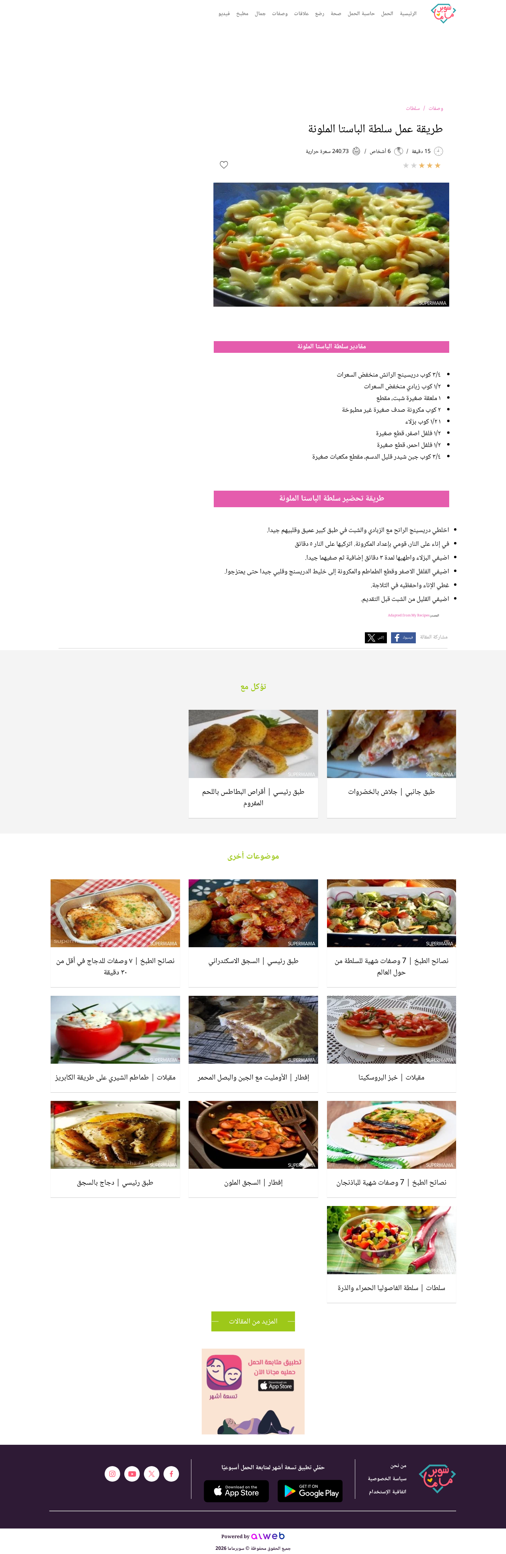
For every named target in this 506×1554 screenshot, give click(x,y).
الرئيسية (408, 14)
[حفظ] (224, 165)
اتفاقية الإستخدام (388, 1492)
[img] (253, 1351)
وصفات (280, 14)
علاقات (301, 14)
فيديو (224, 14)
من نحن (398, 1466)
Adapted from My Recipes (409, 615)
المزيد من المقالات (253, 1321)
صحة (335, 14)
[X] (151, 1474)
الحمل (387, 14)
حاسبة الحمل (361, 14)
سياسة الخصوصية (387, 1479)
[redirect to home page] (443, 14)
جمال (260, 14)
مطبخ (242, 14)
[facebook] (171, 1474)
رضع (319, 14)
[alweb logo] (268, 1538)
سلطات (413, 108)
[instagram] (112, 1474)
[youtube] (132, 1474)
